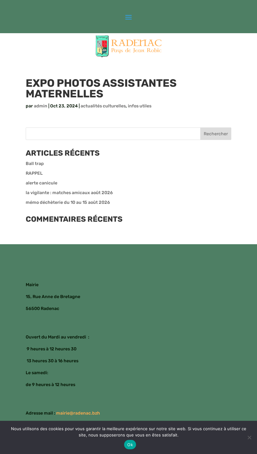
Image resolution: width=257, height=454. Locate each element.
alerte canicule (41, 183)
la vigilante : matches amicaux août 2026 (69, 192)
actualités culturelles (103, 106)
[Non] (249, 437)
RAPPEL (34, 173)
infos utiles (139, 106)
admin (40, 106)
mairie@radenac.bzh (78, 413)
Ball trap (35, 163)
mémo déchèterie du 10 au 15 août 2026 (68, 202)
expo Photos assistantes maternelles (101, 88)
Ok (130, 444)
